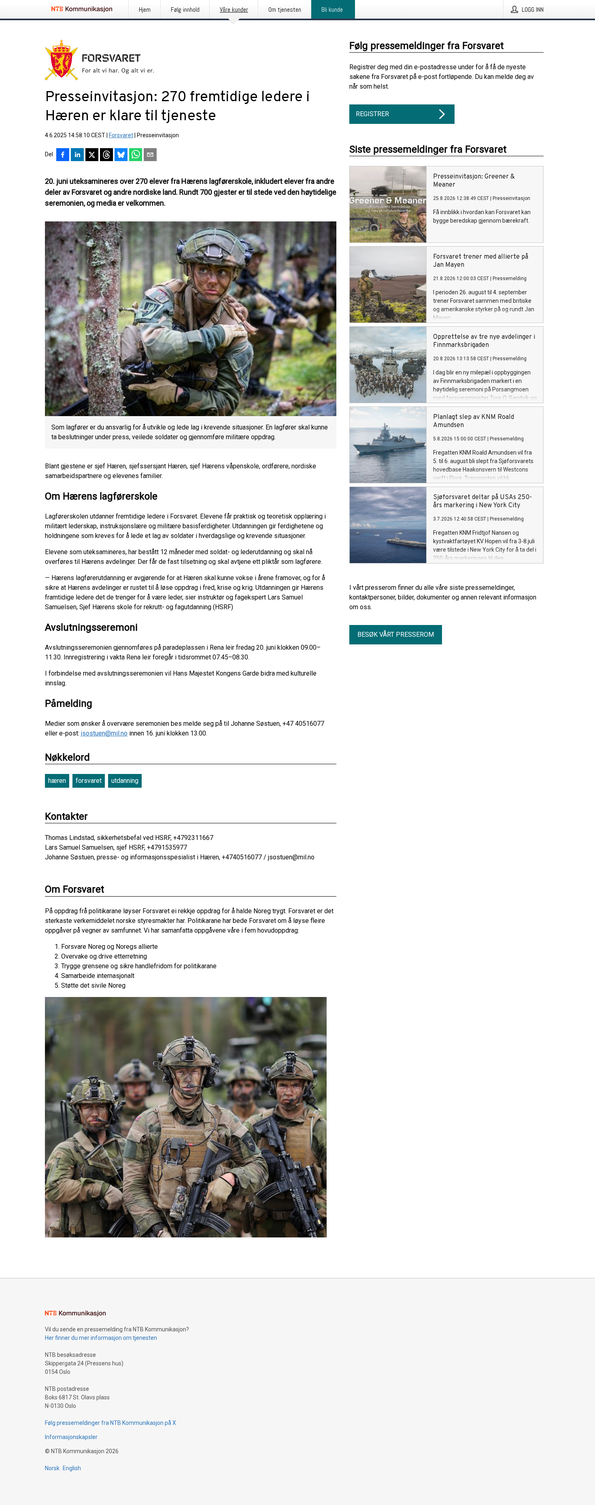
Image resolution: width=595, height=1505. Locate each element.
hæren (57, 780)
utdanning (124, 780)
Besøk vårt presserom (395, 634)
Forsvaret (121, 135)
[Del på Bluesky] (121, 155)
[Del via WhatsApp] (135, 155)
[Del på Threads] (106, 155)
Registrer (372, 114)
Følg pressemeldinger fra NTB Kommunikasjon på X (110, 1423)
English (72, 1468)
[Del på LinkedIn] (77, 155)
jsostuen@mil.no (104, 733)
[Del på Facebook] (62, 155)
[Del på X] (91, 155)
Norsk (52, 1468)
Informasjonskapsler (71, 1437)
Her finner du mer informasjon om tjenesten (101, 1338)
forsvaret (89, 780)
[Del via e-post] (150, 155)
